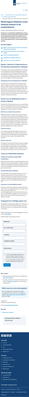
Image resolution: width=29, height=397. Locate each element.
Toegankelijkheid (5, 392)
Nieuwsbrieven (6, 377)
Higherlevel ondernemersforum (10, 379)
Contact (3, 389)
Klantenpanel (6, 368)
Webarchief (3, 395)
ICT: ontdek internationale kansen (9, 16)
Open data (5, 362)
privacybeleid (8, 214)
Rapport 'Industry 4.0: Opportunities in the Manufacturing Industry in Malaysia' (15, 48)
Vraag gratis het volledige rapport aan (12, 57)
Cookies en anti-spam (11, 389)
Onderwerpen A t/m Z (7, 357)
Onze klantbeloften (7, 345)
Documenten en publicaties (9, 360)
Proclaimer (12, 392)
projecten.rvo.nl (6, 364)
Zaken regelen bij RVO (8, 349)
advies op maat (13, 281)
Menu (26, 10)
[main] (14, 172)
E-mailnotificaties (7, 375)
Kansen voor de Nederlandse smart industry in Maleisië (14, 52)
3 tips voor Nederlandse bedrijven (11, 55)
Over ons (5, 342)
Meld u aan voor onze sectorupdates (11, 60)
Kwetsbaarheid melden (21, 392)
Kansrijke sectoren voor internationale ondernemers (16, 14)
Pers (4, 347)
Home (2, 14)
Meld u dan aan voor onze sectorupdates (15, 294)
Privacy (18, 389)
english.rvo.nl (6, 351)
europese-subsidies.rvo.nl (8, 366)
